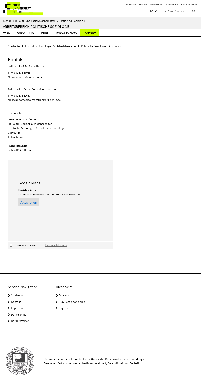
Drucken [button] (64, 295)
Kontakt (143, 4)
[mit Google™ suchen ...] (194, 11)
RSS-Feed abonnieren (72, 302)
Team (7, 33)
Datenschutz (171, 4)
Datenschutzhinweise (56, 244)
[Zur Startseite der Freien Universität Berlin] (26, 8)
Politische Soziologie (93, 46)
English (63, 308)
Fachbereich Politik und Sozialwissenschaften (30, 20)
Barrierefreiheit (189, 4)
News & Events (66, 33)
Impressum (156, 4)
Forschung (25, 33)
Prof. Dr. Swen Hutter (31, 66)
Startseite (131, 4)
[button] (153, 11)
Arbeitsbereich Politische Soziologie (36, 26)
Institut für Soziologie (73, 20)
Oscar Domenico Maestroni (40, 89)
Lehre (44, 33)
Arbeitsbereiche (66, 46)
